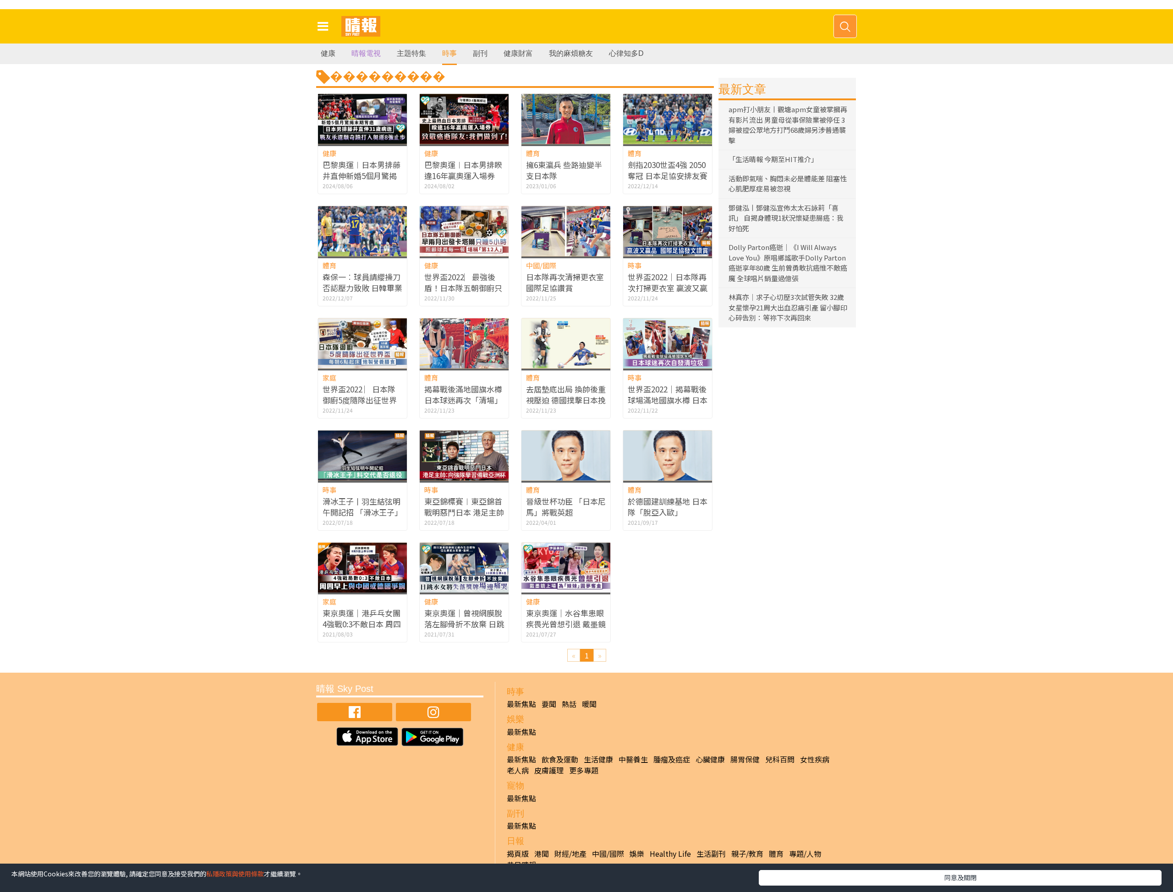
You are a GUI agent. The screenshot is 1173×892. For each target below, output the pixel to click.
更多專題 (583, 770)
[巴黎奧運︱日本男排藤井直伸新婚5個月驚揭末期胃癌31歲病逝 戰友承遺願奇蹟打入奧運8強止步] (362, 119)
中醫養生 (633, 759)
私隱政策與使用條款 (235, 873)
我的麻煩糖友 (571, 53)
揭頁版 (518, 853)
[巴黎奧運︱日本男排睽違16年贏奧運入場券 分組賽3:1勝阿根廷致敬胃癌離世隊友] (464, 119)
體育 (533, 153)
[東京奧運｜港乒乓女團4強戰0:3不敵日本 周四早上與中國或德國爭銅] (362, 568)
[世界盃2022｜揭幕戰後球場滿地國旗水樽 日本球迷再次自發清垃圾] (667, 343)
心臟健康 (710, 759)
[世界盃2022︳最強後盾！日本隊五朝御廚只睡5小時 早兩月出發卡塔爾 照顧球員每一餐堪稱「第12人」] (464, 231)
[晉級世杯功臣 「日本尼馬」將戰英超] (565, 455)
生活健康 (598, 759)
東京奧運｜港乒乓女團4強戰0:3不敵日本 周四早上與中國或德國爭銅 (362, 624)
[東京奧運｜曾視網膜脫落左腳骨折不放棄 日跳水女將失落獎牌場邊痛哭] (464, 568)
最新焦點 (521, 703)
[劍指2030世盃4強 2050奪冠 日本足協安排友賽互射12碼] (667, 119)
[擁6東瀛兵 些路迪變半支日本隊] (565, 119)
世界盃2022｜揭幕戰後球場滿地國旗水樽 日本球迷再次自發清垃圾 (667, 400)
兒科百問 (780, 759)
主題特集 (411, 53)
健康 (328, 53)
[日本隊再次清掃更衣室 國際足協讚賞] (565, 231)
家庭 (329, 377)
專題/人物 (805, 853)
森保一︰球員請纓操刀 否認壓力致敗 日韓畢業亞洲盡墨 (362, 288)
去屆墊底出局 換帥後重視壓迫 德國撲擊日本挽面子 (566, 400)
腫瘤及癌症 (671, 759)
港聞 (541, 853)
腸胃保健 (745, 759)
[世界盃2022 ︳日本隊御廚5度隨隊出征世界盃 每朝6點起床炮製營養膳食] (362, 343)
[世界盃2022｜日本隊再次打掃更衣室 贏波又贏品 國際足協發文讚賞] (667, 231)
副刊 (480, 53)
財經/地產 (570, 853)
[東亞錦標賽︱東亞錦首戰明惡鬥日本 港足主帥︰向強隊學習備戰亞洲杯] (464, 455)
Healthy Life (670, 853)
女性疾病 (814, 759)
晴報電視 (366, 53)
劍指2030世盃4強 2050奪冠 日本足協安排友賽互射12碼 (667, 175)
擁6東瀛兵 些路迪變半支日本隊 (564, 170)
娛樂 (637, 853)
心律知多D (626, 53)
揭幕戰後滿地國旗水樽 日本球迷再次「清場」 (463, 394)
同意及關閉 (960, 877)
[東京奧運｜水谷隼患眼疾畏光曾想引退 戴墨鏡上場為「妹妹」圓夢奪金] (565, 568)
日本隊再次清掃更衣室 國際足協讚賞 (565, 282)
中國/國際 (541, 265)
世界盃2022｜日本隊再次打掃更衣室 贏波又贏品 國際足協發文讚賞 (667, 288)
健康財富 (518, 53)
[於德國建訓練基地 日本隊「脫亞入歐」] (667, 455)
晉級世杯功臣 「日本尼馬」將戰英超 (566, 506)
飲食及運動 (560, 759)
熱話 (569, 703)
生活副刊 (711, 853)
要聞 (549, 703)
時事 (449, 53)
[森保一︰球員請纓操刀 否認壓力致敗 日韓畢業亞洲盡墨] (362, 231)
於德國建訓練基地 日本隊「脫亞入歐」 (667, 506)
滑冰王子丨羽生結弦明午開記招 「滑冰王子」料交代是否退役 (362, 512)
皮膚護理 (549, 770)
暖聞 (589, 703)
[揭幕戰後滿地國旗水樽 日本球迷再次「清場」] (464, 343)
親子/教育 (747, 853)
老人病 (518, 770)
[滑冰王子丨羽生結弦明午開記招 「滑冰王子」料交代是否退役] (362, 455)
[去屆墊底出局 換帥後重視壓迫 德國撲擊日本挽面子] (565, 343)
